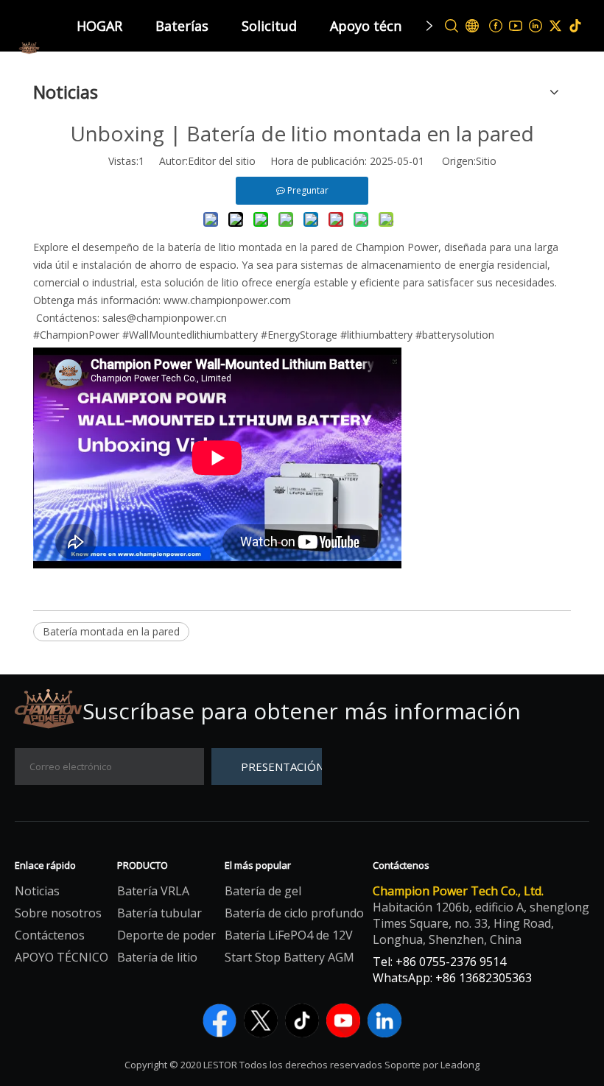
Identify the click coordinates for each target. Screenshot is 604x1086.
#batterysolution (454, 335)
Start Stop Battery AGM (289, 957)
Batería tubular (159, 913)
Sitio (486, 161)
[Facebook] (496, 26)
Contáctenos (50, 935)
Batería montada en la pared (111, 631)
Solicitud (269, 26)
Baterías (181, 26)
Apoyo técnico (375, 26)
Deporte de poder (166, 935)
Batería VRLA (153, 891)
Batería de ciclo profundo (294, 913)
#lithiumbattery (377, 335)
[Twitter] (556, 26)
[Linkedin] (536, 26)
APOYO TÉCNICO (61, 957)
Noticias (37, 891)
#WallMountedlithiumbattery (191, 335)
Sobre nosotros (58, 913)
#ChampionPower (77, 335)
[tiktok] (576, 26)
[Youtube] (516, 26)
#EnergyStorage (300, 335)
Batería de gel (263, 891)
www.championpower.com (227, 300)
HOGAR (99, 26)
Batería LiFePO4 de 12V (289, 935)
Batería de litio (157, 957)
